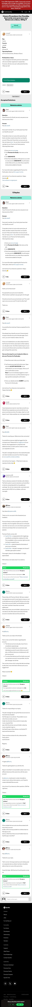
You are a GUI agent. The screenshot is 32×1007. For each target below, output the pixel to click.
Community (8, 12)
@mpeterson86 (12, 511)
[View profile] (3, 34)
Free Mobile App (8, 954)
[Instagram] (5, 983)
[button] (29, 34)
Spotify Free (7, 977)
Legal (5, 994)
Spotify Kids (8, 536)
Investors (6, 938)
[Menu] (29, 12)
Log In (25, 12)
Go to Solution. (11, 80)
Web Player (7, 951)
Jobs (5, 918)
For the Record (7, 921)
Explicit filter (8, 548)
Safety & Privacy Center (11, 994)
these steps (19, 6)
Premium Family (8, 971)
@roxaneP (7, 125)
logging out (21, 442)
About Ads (6, 999)
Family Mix (8, 544)
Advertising (7, 934)
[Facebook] (15, 983)
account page (14, 150)
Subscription (10, 85)
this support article (18, 172)
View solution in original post (9, 180)
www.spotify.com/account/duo (11, 457)
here (12, 142)
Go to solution (16, 27)
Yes (19, 1004)
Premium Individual (8, 965)
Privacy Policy (6, 996)
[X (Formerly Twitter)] (10, 983)
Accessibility (11, 999)
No (13, 1004)
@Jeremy (6, 778)
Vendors (6, 941)
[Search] (22, 12)
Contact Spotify (8, 957)
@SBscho (6, 631)
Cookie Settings (13, 996)
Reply (25, 92)
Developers (7, 931)
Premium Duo (7, 968)
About (5, 914)
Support (6, 948)
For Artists (6, 928)
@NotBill (7, 432)
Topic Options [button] (15, 96)
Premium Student (8, 974)
